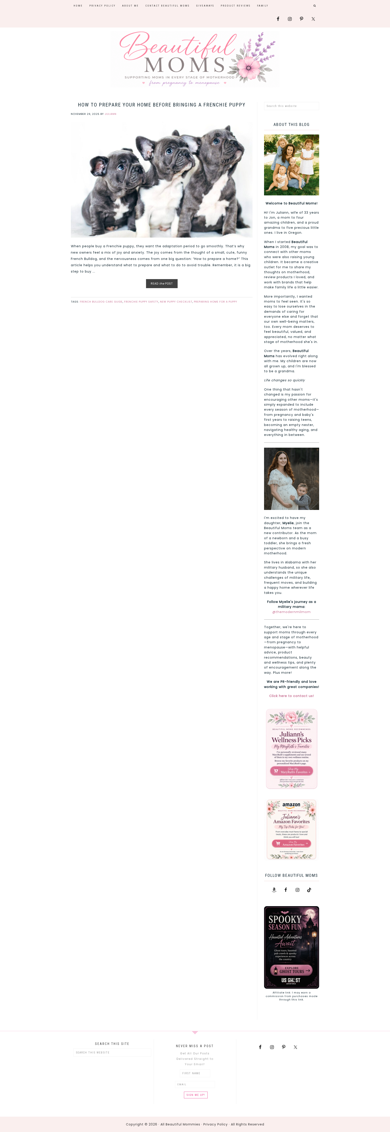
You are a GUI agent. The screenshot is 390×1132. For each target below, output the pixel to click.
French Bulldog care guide (101, 301)
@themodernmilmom (291, 612)
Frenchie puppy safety (141, 301)
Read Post (162, 283)
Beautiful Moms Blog (195, 59)
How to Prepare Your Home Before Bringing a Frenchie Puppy (162, 105)
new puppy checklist (176, 301)
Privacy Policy (215, 1124)
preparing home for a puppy (215, 301)
